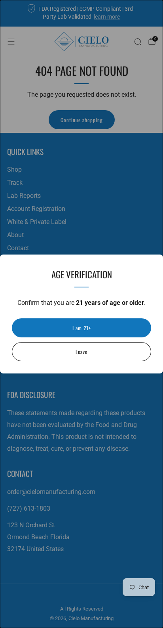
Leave (81, 352)
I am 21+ (81, 328)
